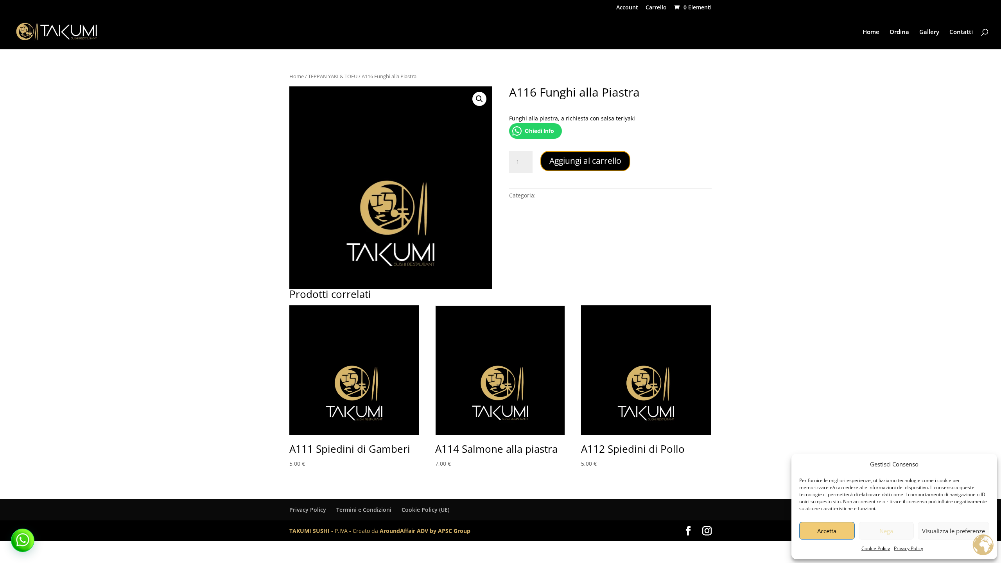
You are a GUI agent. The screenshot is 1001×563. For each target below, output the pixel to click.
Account (627, 8)
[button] (479, 99)
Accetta (826, 531)
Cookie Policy (875, 548)
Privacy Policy (908, 548)
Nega (886, 531)
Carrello (656, 8)
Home (871, 32)
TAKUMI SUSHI (309, 530)
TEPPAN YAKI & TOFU (332, 76)
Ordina (899, 32)
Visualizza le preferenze (953, 531)
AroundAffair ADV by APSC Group (425, 530)
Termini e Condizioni (363, 509)
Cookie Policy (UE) (425, 509)
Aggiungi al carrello (585, 160)
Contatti (961, 32)
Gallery (929, 32)
